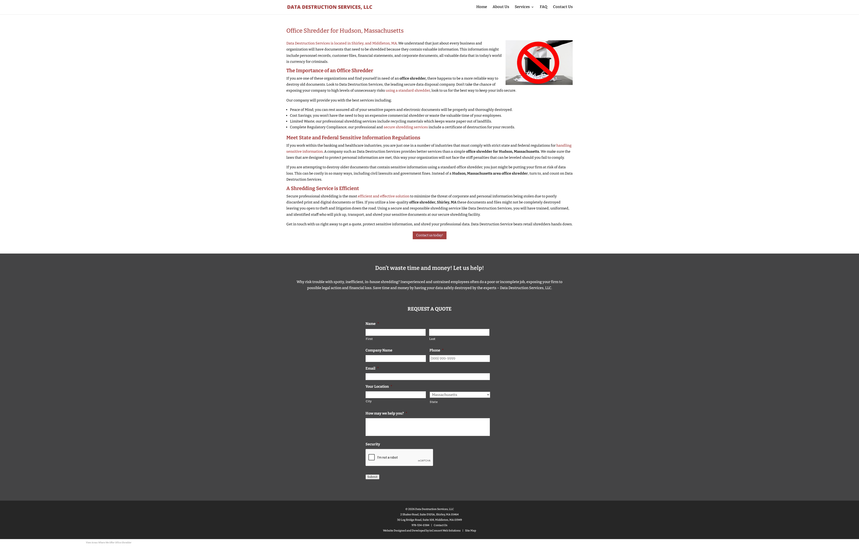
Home (481, 7)
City (369, 401)
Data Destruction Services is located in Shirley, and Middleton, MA (341, 43)
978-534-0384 (420, 525)
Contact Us (563, 7)
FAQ (543, 7)
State (434, 402)
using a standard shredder (408, 90)
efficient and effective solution (383, 196)
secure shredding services (406, 127)
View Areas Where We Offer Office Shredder (109, 542)
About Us (501, 7)
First (369, 339)
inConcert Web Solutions (445, 530)
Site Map (470, 530)
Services (522, 7)
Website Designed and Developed (404, 530)
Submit (372, 477)
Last (432, 339)
